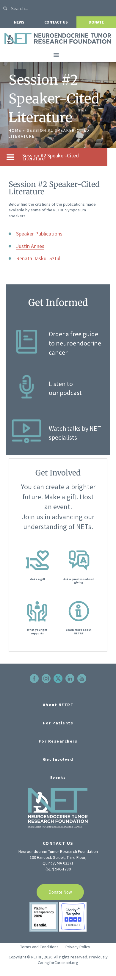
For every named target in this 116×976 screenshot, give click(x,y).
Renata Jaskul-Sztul (38, 258)
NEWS (19, 22)
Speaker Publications (39, 233)
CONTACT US (56, 22)
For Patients (58, 723)
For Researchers (58, 741)
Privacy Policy (77, 946)
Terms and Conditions (39, 946)
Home (15, 130)
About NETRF (58, 704)
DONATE (96, 22)
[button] (56, 55)
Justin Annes (30, 246)
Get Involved (58, 759)
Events (58, 777)
